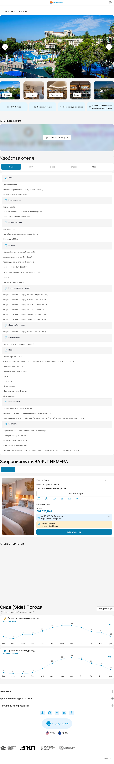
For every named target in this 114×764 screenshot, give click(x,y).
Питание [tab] (73, 167)
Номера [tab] (52, 167)
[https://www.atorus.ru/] (47, 750)
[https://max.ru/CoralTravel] (50, 713)
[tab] (57, 158)
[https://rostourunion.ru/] (67, 750)
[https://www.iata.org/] (8, 750)
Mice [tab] (94, 167)
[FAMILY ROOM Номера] (18, 506)
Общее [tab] (11, 167)
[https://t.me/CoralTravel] (57, 713)
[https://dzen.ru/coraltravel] (42, 713)
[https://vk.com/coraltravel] (64, 713)
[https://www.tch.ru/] (28, 750)
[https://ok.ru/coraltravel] (71, 713)
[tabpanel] (57, 314)
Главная (3, 11)
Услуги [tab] (31, 167)
